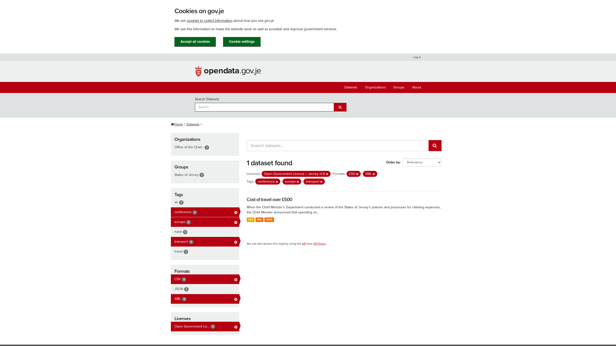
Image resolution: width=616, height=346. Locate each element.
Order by (393, 162)
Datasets (350, 87)
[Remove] (327, 174)
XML (259, 219)
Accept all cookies (195, 41)
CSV (250, 219)
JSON (269, 219)
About (416, 87)
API (304, 243)
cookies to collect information (209, 21)
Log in (417, 57)
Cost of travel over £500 (269, 200)
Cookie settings (242, 41)
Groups (398, 87)
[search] (435, 145)
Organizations (375, 87)
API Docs (319, 243)
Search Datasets (207, 99)
